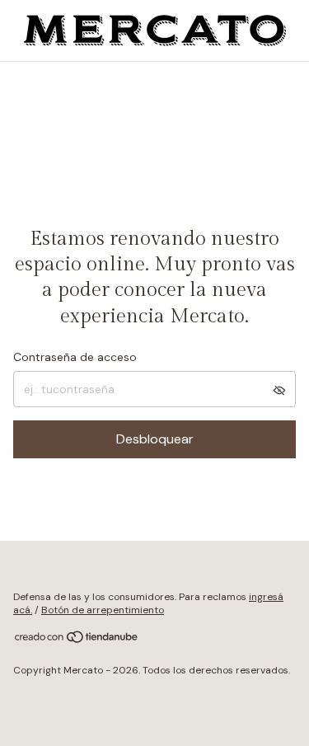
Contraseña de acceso (75, 357)
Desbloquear (155, 439)
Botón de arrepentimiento (102, 610)
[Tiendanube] (77, 640)
